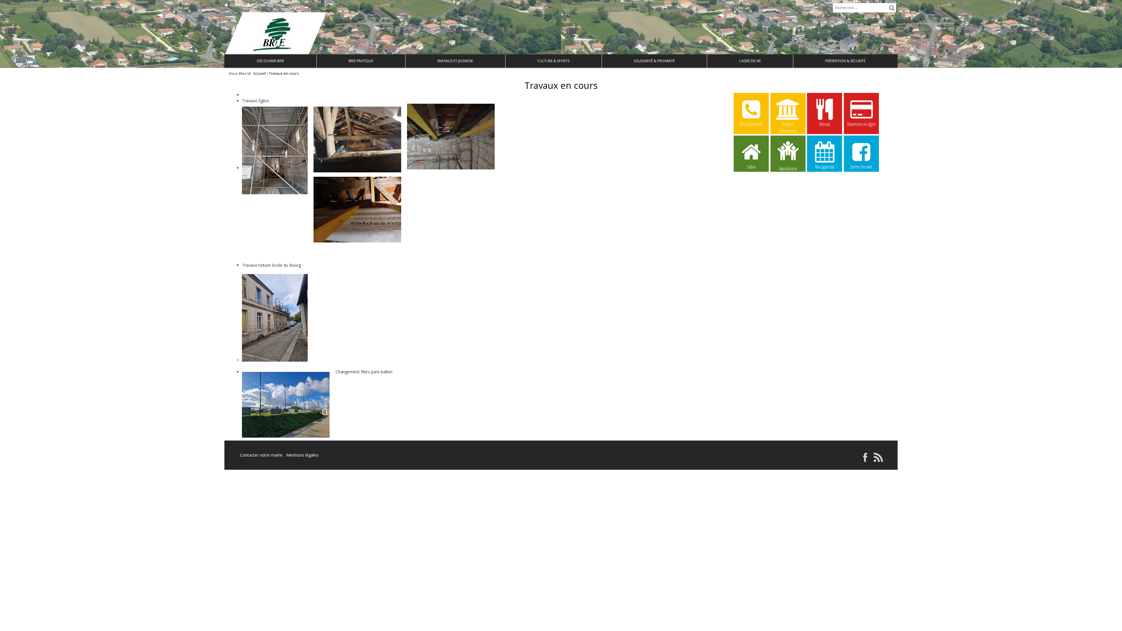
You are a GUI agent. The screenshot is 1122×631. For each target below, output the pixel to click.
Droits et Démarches (788, 124)
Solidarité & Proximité (654, 60)
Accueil (235, 5)
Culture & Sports (553, 60)
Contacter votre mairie (261, 455)
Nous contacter (751, 124)
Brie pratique (361, 60)
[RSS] (878, 460)
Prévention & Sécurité (845, 60)
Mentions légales (302, 455)
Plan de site (262, 5)
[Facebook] (865, 460)
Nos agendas (824, 167)
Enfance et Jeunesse (455, 60)
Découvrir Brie (270, 60)
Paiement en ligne (861, 124)
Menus (824, 124)
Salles (751, 167)
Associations (788, 168)
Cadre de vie (750, 60)
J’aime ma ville (861, 167)
